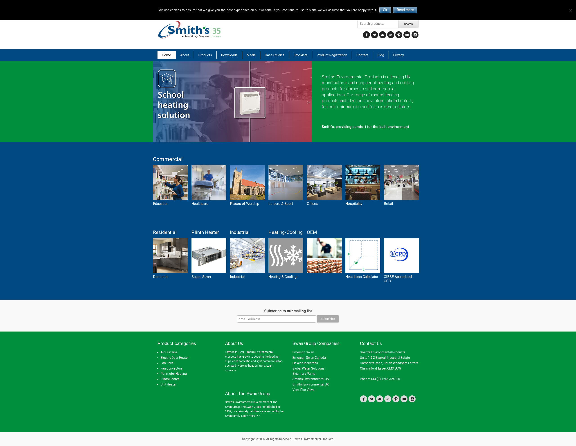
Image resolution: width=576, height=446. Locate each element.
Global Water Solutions (308, 368)
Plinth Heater (170, 379)
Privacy (398, 55)
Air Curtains (169, 352)
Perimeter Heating (174, 373)
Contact (362, 55)
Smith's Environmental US (310, 379)
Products (205, 55)
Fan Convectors (172, 368)
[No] (570, 10)
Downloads (229, 55)
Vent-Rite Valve (303, 390)
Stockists (301, 55)
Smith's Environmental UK (310, 384)
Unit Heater (169, 384)
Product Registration (332, 55)
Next (308, 102)
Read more (405, 10)
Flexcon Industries (305, 363)
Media (251, 55)
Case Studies (274, 55)
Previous (160, 102)
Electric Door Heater (175, 357)
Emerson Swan (303, 352)
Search (408, 24)
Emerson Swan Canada (309, 357)
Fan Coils (167, 363)
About (184, 55)
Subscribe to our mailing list (288, 311)
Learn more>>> (250, 415)
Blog (381, 55)
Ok (385, 10)
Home (166, 55)
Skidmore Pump (303, 373)
